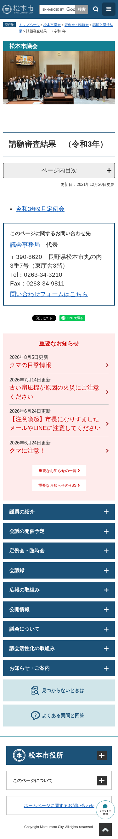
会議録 (17, 570)
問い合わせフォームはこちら (49, 294)
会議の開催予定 (27, 531)
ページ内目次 (59, 170)
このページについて (33, 780)
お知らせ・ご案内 (29, 668)
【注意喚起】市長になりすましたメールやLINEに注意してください (55, 424)
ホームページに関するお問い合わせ (59, 805)
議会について (24, 629)
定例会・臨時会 (77, 25)
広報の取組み (24, 589)
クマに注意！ (27, 450)
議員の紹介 (22, 511)
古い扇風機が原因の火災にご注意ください (54, 392)
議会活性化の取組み (32, 648)
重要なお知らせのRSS (57, 485)
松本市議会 (52, 25)
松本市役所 (46, 755)
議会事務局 (25, 244)
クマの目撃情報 (30, 365)
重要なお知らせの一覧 (57, 471)
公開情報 (19, 609)
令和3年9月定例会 (40, 209)
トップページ (29, 25)
